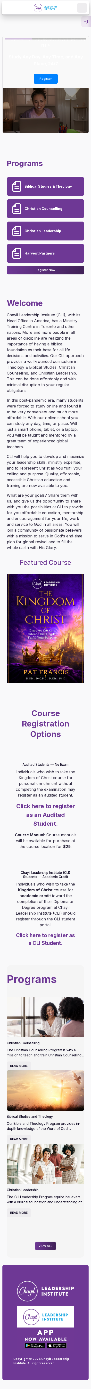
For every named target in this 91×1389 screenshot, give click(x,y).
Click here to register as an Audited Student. (45, 815)
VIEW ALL (45, 1246)
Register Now (45, 270)
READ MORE (19, 1066)
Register (36, 78)
